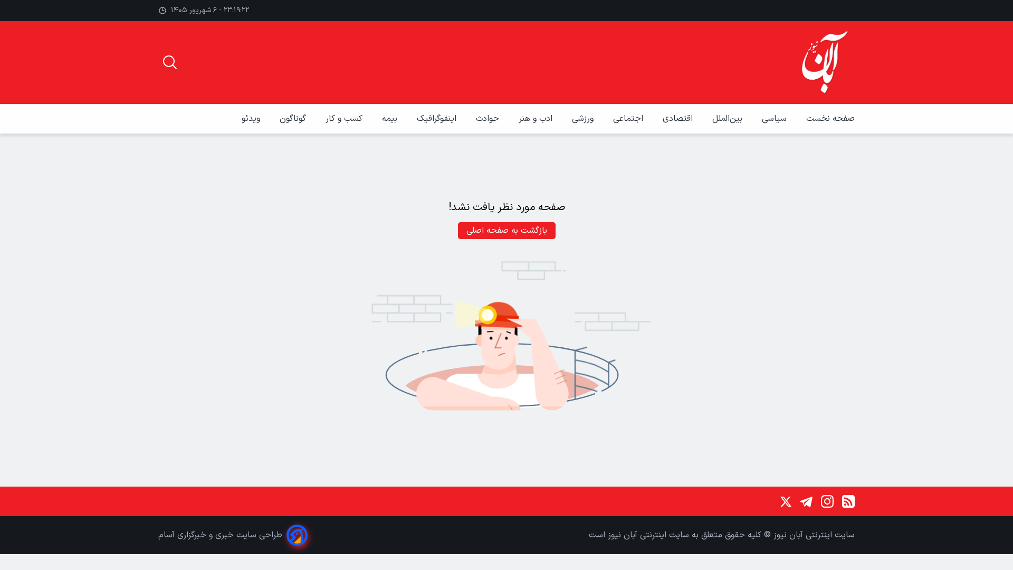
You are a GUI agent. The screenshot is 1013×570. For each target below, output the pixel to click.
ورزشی (584, 118)
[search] (169, 62)
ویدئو (252, 118)
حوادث (489, 118)
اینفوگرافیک (438, 118)
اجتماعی (629, 118)
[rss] (848, 501)
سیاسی (775, 118)
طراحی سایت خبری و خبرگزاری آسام (220, 535)
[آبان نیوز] (825, 63)
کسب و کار (345, 118)
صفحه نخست (830, 118)
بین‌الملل (728, 118)
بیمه (391, 118)
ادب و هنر (537, 118)
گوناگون (294, 118)
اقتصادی (679, 118)
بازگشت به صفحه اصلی (506, 230)
